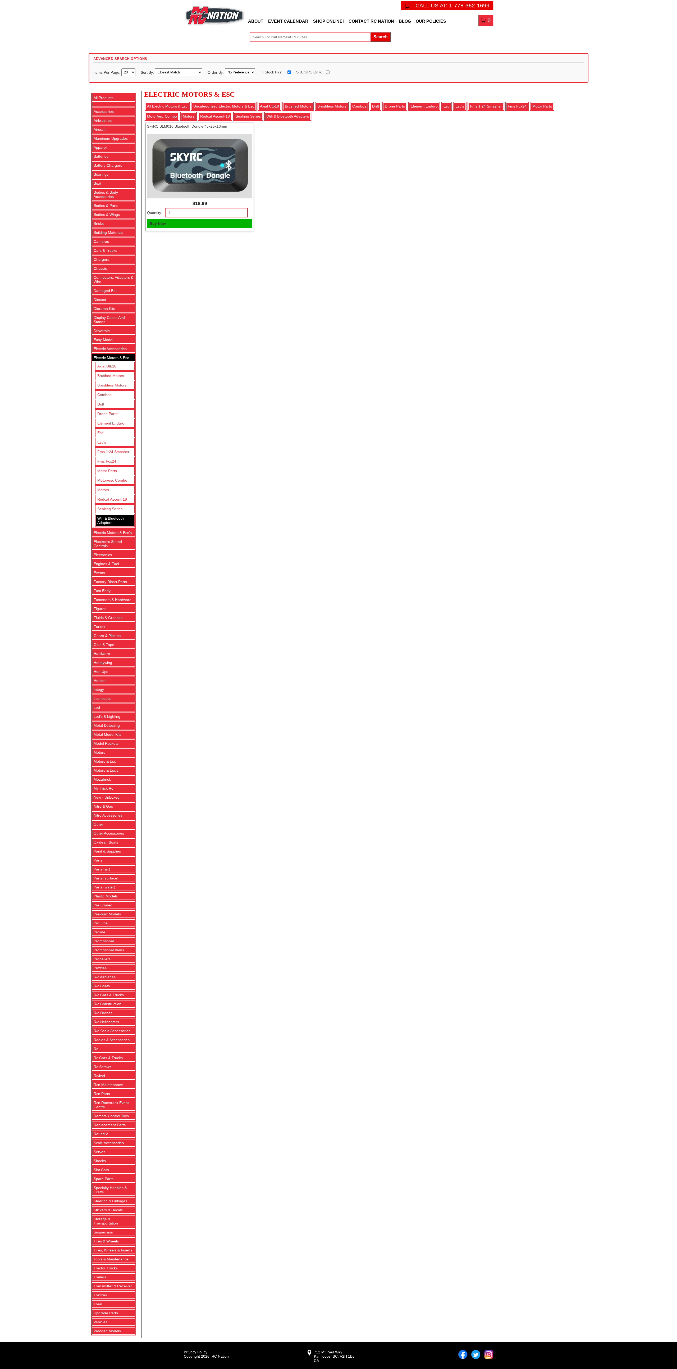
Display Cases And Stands (109, 319)
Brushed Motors (110, 376)
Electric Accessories (110, 349)
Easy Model (103, 340)
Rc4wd (99, 1076)
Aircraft (100, 129)
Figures (100, 609)
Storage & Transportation (106, 1221)
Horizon (100, 680)
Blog (405, 21)
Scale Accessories (109, 1143)
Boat (97, 183)
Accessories (104, 111)
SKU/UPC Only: (309, 72)
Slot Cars (101, 1170)
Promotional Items (109, 950)
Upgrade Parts (106, 1313)
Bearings (101, 174)
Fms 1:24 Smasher (113, 452)
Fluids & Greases (108, 618)
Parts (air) (102, 869)
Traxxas (100, 1295)
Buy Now (158, 223)
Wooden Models (107, 1331)
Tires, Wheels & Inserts (113, 1250)
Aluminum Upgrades (111, 138)
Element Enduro (110, 423)
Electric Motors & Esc (111, 358)
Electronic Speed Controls (108, 543)
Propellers (102, 959)
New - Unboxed (107, 797)
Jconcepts (102, 698)
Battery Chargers (108, 165)
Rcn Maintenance (108, 1085)
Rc (96, 1049)
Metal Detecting (107, 725)
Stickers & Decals (108, 1210)
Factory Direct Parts (110, 582)
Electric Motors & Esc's (113, 532)
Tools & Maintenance (111, 1259)
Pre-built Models (107, 914)
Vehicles (100, 1322)
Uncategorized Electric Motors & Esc (223, 106)
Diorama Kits (104, 308)
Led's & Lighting (107, 716)
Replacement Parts (110, 1125)
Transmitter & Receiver (113, 1286)
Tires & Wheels (106, 1241)
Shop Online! (328, 21)
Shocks (100, 1161)
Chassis (100, 268)
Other (98, 824)
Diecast (100, 299)
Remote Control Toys (111, 1116)
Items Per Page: (107, 72)
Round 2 (101, 1134)
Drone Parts (107, 414)
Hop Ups (101, 671)
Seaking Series (109, 509)
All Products (103, 98)
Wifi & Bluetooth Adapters (110, 520)
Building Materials (108, 232)
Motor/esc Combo (112, 480)
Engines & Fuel (106, 564)
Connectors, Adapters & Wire (113, 279)
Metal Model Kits (107, 734)
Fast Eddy (102, 591)
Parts (98, 860)
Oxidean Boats (106, 842)
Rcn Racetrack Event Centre (111, 1105)
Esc (100, 433)
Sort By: (148, 72)
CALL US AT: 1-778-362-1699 (452, 5)
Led (97, 707)
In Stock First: (271, 72)
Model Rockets (106, 743)
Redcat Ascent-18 (112, 499)
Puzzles (100, 968)
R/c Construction (107, 1004)
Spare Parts (103, 1179)
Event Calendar (288, 21)
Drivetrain (102, 331)
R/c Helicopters (106, 1022)
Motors (103, 490)
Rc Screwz (102, 1067)
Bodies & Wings (107, 214)
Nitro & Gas (103, 806)
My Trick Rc (103, 788)
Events (99, 573)
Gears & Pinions (107, 636)
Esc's (101, 442)
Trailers (100, 1277)
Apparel (100, 147)
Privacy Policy (195, 1351)
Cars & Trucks (105, 250)
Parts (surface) (106, 878)
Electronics (103, 555)
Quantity (154, 213)
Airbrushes (103, 120)
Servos (99, 1152)
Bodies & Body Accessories (106, 194)
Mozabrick (102, 779)
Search (380, 37)
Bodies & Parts (106, 205)
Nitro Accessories (108, 815)
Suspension (103, 1232)
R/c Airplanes (105, 977)
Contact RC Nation (371, 21)
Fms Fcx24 (106, 461)
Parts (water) (104, 887)
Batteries (101, 156)
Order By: (216, 72)
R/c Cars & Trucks (109, 995)
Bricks (99, 223)
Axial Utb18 (106, 366)
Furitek (99, 627)
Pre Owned (103, 905)
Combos (104, 395)
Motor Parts (107, 471)
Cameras (101, 241)
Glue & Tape (104, 644)
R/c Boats (102, 986)
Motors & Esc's (106, 770)
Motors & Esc (105, 761)
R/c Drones (103, 1013)
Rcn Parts (102, 1094)
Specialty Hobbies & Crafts (110, 1190)
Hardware (102, 653)
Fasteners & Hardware (112, 600)
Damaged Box (105, 290)
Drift (100, 404)
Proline (99, 932)
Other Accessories (109, 833)
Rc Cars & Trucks (108, 1058)
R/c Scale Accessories (112, 1031)
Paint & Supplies (107, 851)
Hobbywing (103, 662)
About (255, 21)
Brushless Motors (111, 385)
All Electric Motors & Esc (167, 106)
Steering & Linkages (110, 1201)
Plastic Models (106, 896)
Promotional (104, 941)
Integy (99, 689)
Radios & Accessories (112, 1040)
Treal (98, 1304)
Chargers (101, 259)
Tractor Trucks (106, 1268)
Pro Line (101, 923)
